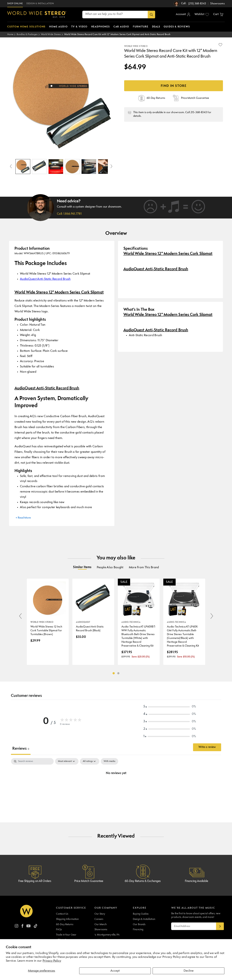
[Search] (151, 14)
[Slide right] (111, 167)
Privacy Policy (52, 960)
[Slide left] (10, 167)
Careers (98, 919)
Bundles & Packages (27, 34)
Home (10, 34)
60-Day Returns (64, 924)
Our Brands (139, 924)
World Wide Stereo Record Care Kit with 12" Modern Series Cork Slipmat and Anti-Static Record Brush (117, 34)
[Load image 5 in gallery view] (88, 166)
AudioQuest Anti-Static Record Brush (45, 279)
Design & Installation (144, 919)
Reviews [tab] (20, 749)
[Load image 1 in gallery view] (22, 166)
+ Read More (23, 518)
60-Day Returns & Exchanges (143, 881)
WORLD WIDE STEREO (136, 46)
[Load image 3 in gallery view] (55, 166)
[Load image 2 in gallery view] (39, 166)
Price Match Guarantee (88, 881)
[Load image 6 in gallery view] (105, 166)
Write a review (207, 747)
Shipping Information (67, 919)
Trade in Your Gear (66, 935)
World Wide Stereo (51, 34)
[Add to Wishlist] (220, 44)
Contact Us (62, 914)
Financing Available (196, 881)
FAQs (59, 929)
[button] (218, 15)
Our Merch (100, 924)
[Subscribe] (220, 926)
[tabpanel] (116, 785)
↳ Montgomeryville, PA (106, 935)
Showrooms (100, 929)
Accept (115, 970)
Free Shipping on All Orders (34, 881)
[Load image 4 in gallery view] (72, 166)
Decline (189, 970)
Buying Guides (140, 914)
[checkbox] (109, 761)
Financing (138, 929)
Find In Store (174, 86)
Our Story (99, 914)
